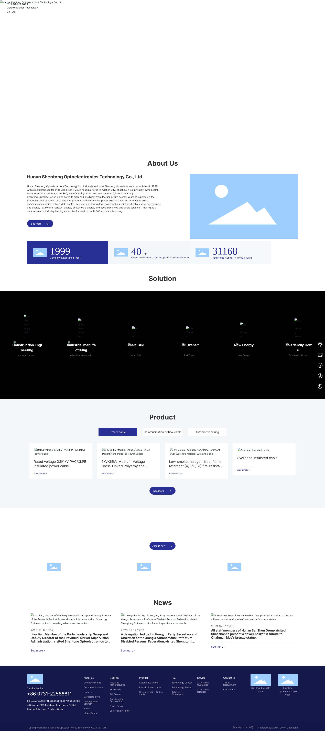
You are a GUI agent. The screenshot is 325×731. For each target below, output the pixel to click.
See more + (38, 694)
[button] (32, 136)
